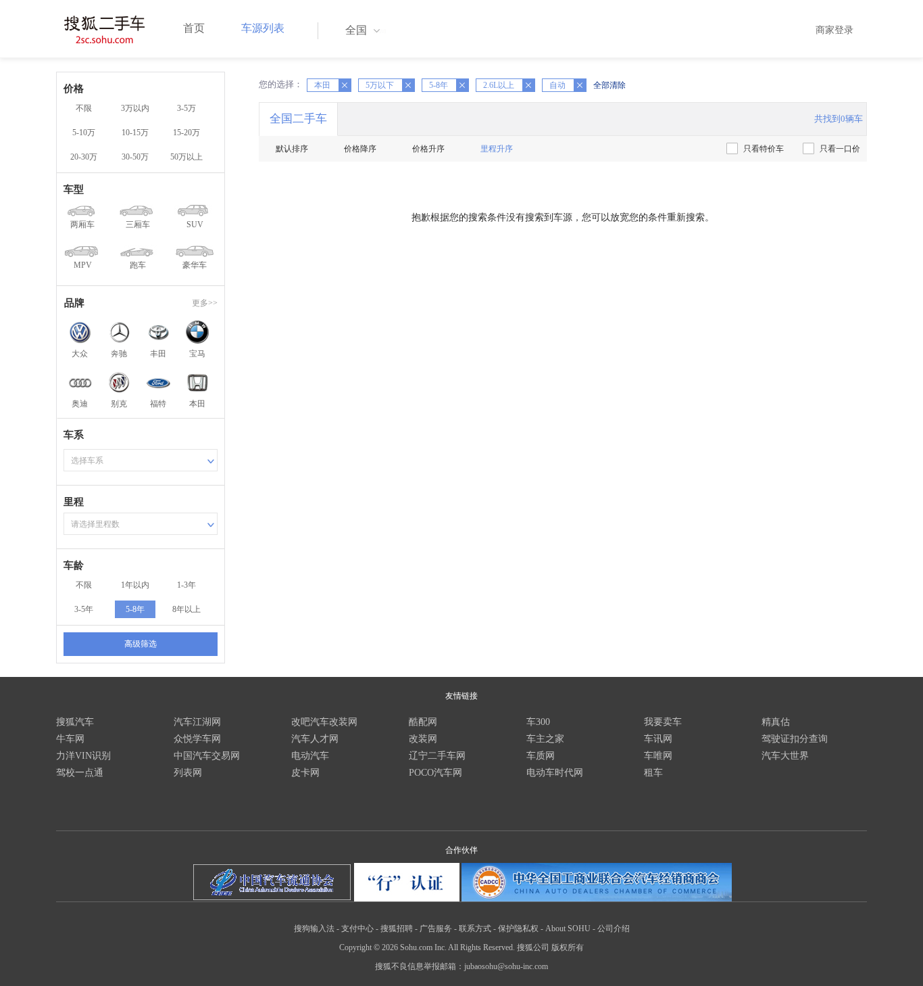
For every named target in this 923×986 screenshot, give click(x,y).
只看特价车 (763, 149)
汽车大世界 (785, 756)
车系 (74, 434)
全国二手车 (298, 118)
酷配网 (423, 722)
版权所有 (567, 947)
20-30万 (83, 157)
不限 (84, 108)
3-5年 (83, 609)
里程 (74, 501)
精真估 (776, 722)
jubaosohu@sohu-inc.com (506, 966)
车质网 (540, 756)
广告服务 (436, 928)
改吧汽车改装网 (324, 722)
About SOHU (568, 928)
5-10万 (83, 132)
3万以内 (135, 108)
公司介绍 (613, 928)
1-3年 (186, 585)
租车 (653, 773)
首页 (194, 28)
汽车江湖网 (197, 722)
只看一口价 (840, 149)
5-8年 (135, 609)
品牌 (74, 303)
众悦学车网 (197, 739)
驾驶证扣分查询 (795, 739)
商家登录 (834, 30)
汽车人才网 (315, 739)
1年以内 (135, 585)
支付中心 (357, 928)
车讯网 (658, 739)
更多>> (205, 303)
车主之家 (545, 739)
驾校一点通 (79, 773)
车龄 (74, 565)
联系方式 (475, 928)
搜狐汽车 (75, 722)
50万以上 (186, 157)
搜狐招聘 (396, 928)
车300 (538, 722)
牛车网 (70, 739)
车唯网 (658, 756)
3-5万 (186, 108)
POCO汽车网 (435, 773)
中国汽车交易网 (207, 756)
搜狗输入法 (314, 928)
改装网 (423, 739)
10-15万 (135, 132)
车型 (74, 189)
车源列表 (262, 28)
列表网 (188, 773)
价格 (74, 88)
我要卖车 (663, 722)
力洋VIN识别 (83, 756)
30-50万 (135, 157)
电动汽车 (310, 756)
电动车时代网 (554, 773)
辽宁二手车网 (437, 756)
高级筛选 (140, 644)
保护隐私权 (518, 928)
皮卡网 (305, 773)
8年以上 (186, 609)
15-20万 (186, 132)
